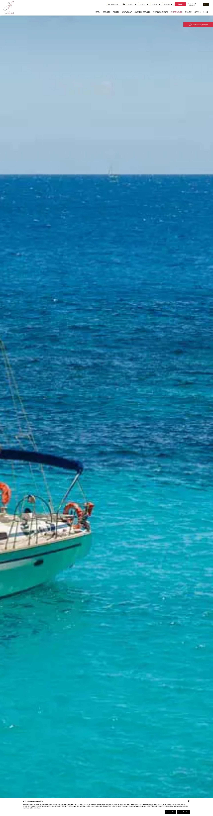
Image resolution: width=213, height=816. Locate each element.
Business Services (142, 12)
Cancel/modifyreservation (192, 4)
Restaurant (127, 12)
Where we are (176, 12)
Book (205, 12)
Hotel (97, 12)
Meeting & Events (160, 12)
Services (106, 12)
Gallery (188, 12)
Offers (198, 12)
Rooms (116, 12)
